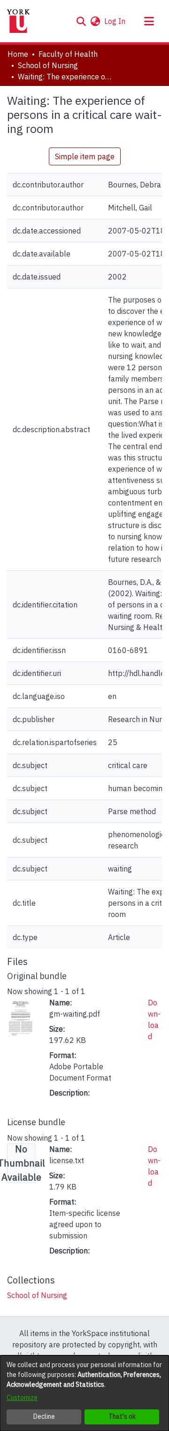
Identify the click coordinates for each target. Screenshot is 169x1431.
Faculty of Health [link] (68, 54)
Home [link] (18, 54)
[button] (81, 21)
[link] (37, 1295)
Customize (22, 1397)
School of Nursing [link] (48, 65)
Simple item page (85, 156)
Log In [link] (115, 21)
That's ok (122, 1416)
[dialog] (84, 1393)
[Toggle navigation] (149, 21)
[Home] (18, 21)
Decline (44, 1416)
